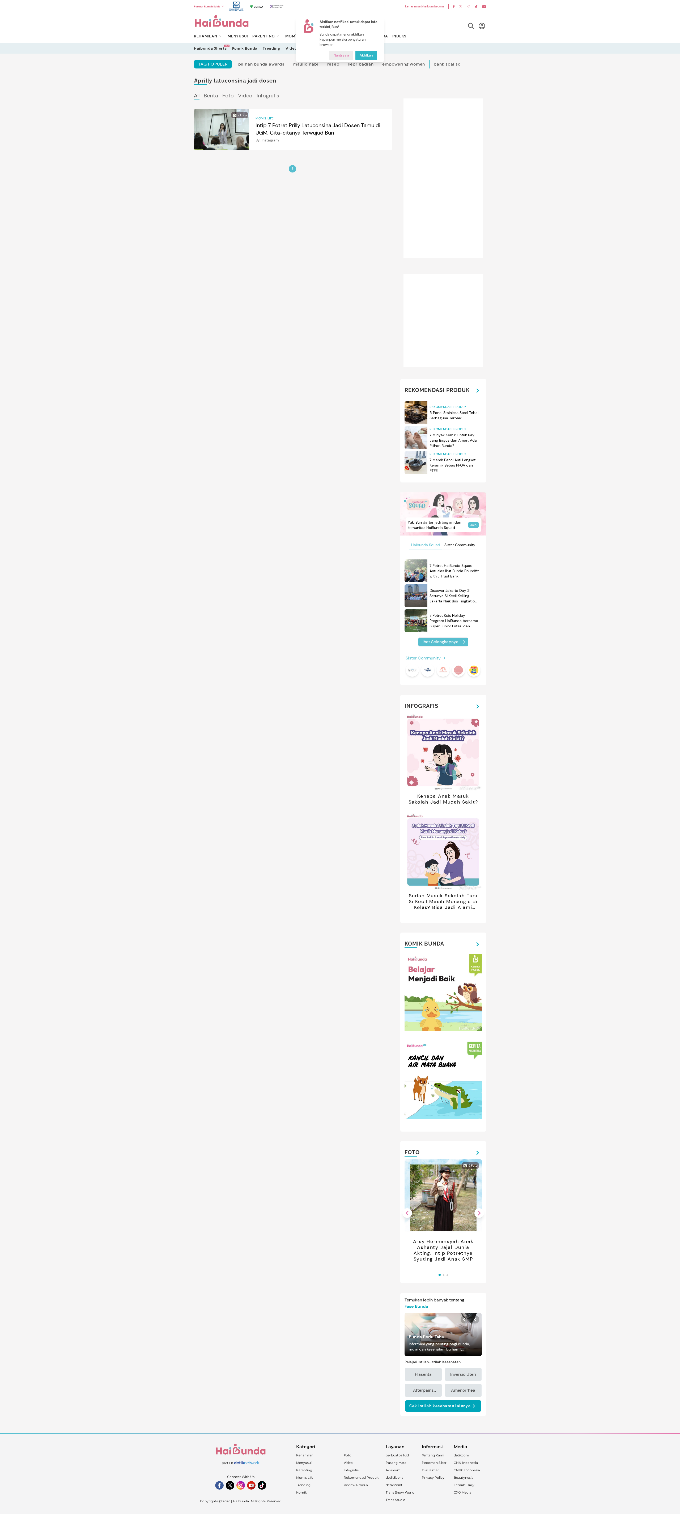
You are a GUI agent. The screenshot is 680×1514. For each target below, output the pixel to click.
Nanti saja (341, 55)
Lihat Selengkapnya (439, 642)
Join (473, 525)
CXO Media (462, 1492)
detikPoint (394, 1485)
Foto (228, 95)
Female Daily (464, 1485)
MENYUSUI (238, 36)
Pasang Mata (396, 1463)
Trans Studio (395, 1500)
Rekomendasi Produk (361, 1478)
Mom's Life (304, 1478)
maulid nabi (305, 64)
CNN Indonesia (466, 1463)
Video (291, 48)
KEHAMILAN (205, 36)
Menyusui (304, 1463)
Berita (211, 95)
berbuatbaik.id (397, 1455)
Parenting (304, 1470)
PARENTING (263, 36)
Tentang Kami (433, 1455)
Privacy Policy (433, 1478)
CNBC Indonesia (467, 1470)
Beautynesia (463, 1478)
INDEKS (399, 36)
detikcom (461, 1455)
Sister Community (459, 544)
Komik (301, 1492)
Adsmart (393, 1470)
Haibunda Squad (425, 544)
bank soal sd (447, 64)
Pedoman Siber (434, 1463)
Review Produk (356, 1485)
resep (333, 64)
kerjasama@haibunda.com (424, 6)
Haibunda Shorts (210, 48)
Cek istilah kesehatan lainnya (440, 1406)
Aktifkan (366, 55)
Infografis (268, 95)
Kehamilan (304, 1455)
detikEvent (394, 1478)
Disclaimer (430, 1470)
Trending (271, 48)
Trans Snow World (400, 1492)
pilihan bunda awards (261, 64)
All (196, 95)
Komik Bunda (245, 48)
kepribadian (361, 64)
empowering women (403, 64)
